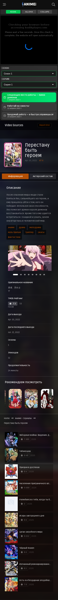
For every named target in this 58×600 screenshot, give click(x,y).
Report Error (44, 125)
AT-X (41, 160)
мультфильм (14, 232)
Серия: (6, 79)
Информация (15, 176)
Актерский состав (43, 176)
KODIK (13, 12)
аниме (11, 227)
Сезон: (6, 68)
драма (22, 227)
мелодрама (35, 227)
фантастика (14, 237)
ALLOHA (29, 12)
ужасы (41, 232)
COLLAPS (44, 12)
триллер (29, 232)
